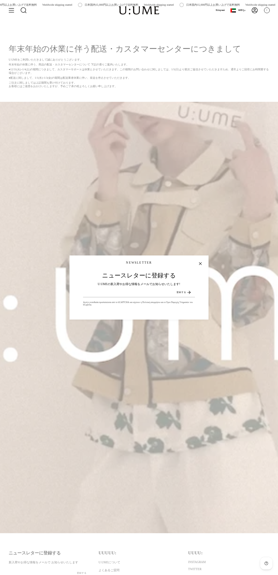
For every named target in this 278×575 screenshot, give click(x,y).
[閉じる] (200, 263)
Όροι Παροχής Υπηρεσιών (177, 302)
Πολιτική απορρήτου (151, 302)
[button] (23, 10)
